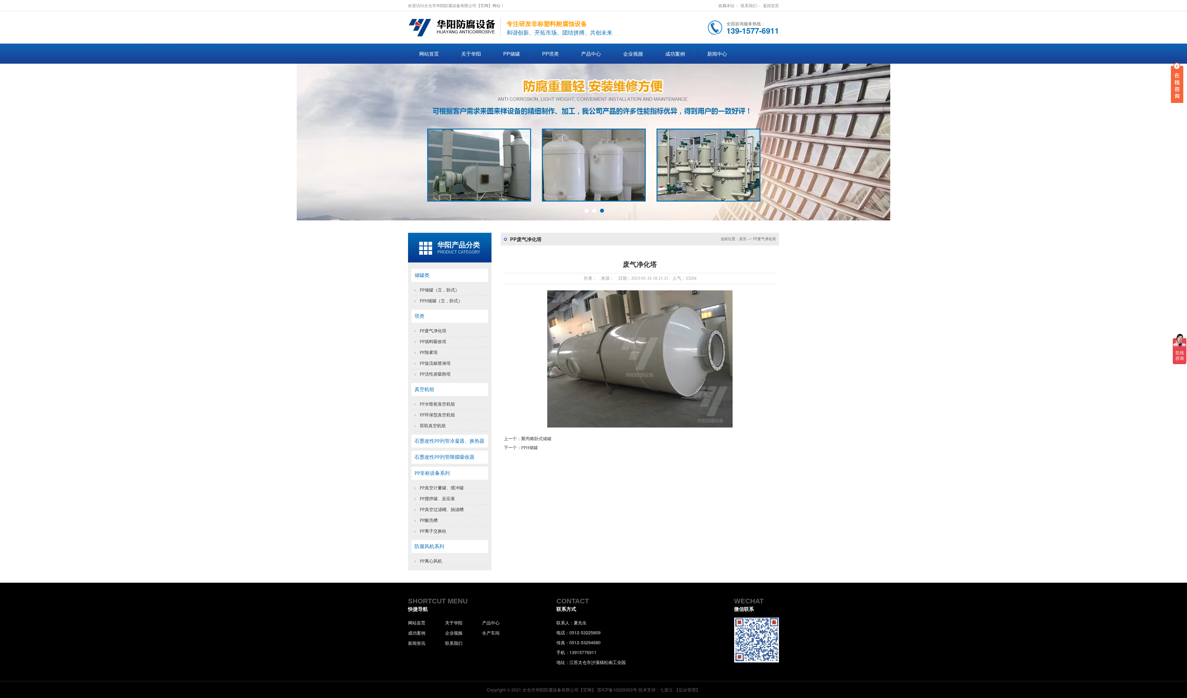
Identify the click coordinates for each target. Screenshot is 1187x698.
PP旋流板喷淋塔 (435, 363)
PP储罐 (511, 53)
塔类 (419, 316)
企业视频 (633, 53)
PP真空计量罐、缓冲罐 (442, 488)
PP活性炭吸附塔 (435, 374)
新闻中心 (717, 53)
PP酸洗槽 (429, 520)
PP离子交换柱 (433, 531)
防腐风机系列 (429, 546)
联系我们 (749, 5)
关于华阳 (471, 53)
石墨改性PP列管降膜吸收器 (444, 457)
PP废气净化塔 (433, 331)
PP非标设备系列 (432, 473)
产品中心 (591, 53)
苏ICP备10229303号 (617, 690)
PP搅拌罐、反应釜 (437, 498)
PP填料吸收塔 (433, 341)
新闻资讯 (416, 643)
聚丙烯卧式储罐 (536, 438)
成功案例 (675, 53)
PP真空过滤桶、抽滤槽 (442, 509)
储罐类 (422, 275)
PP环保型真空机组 (437, 415)
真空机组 (424, 389)
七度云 (666, 690)
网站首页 (429, 53)
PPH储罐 (529, 447)
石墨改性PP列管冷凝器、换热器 (449, 441)
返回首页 (771, 5)
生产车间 (491, 633)
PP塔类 (550, 53)
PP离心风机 (431, 561)
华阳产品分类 (458, 245)
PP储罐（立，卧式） (439, 290)
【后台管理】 (687, 690)
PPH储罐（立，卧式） (441, 301)
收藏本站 (726, 5)
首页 (743, 239)
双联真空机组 (433, 425)
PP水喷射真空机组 (437, 404)
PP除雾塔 (429, 352)
